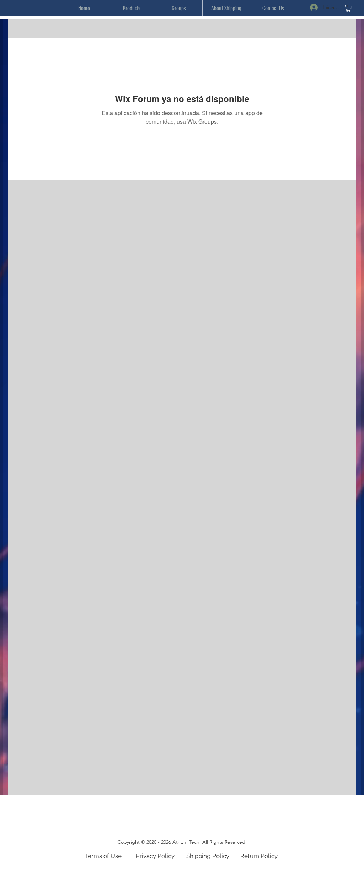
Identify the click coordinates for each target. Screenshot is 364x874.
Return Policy (259, 855)
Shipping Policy (207, 855)
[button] (348, 8)
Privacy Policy (155, 855)
